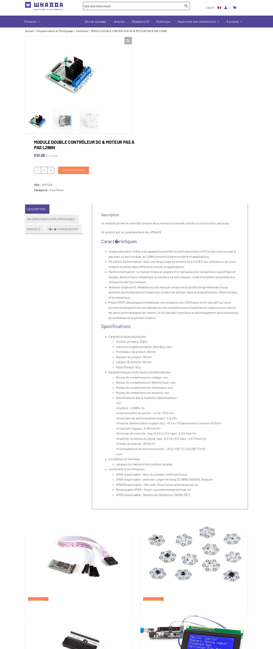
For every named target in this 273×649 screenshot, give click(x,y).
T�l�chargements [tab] (62, 229)
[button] (128, 40)
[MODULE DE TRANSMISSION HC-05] (79, 554)
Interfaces (57, 190)
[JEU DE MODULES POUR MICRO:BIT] (194, 554)
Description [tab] (36, 209)
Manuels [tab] (33, 229)
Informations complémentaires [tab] (51, 219)
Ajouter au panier (73, 170)
